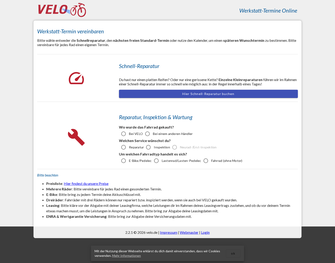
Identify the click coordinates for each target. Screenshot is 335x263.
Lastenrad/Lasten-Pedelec (181, 161)
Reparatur (136, 147)
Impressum (168, 232)
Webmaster (189, 232)
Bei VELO (136, 134)
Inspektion (162, 147)
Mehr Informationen (126, 256)
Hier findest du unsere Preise (86, 183)
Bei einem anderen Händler (173, 134)
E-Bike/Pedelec (140, 161)
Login (205, 232)
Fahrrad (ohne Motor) (226, 161)
